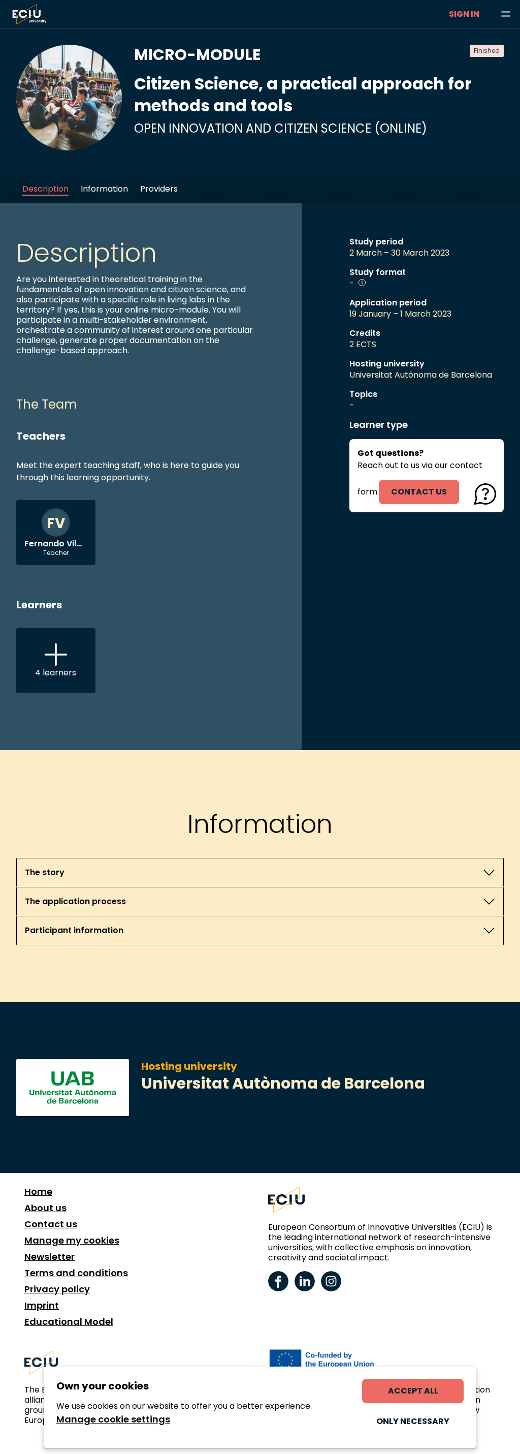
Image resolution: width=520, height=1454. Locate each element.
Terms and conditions (76, 1273)
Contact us (50, 1224)
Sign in (464, 14)
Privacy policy (57, 1289)
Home (38, 1192)
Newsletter (49, 1257)
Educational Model (68, 1322)
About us (45, 1208)
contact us (419, 492)
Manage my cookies (71, 1240)
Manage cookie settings (113, 1419)
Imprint (41, 1306)
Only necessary (412, 1421)
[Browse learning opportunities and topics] (506, 14)
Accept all (413, 1391)
